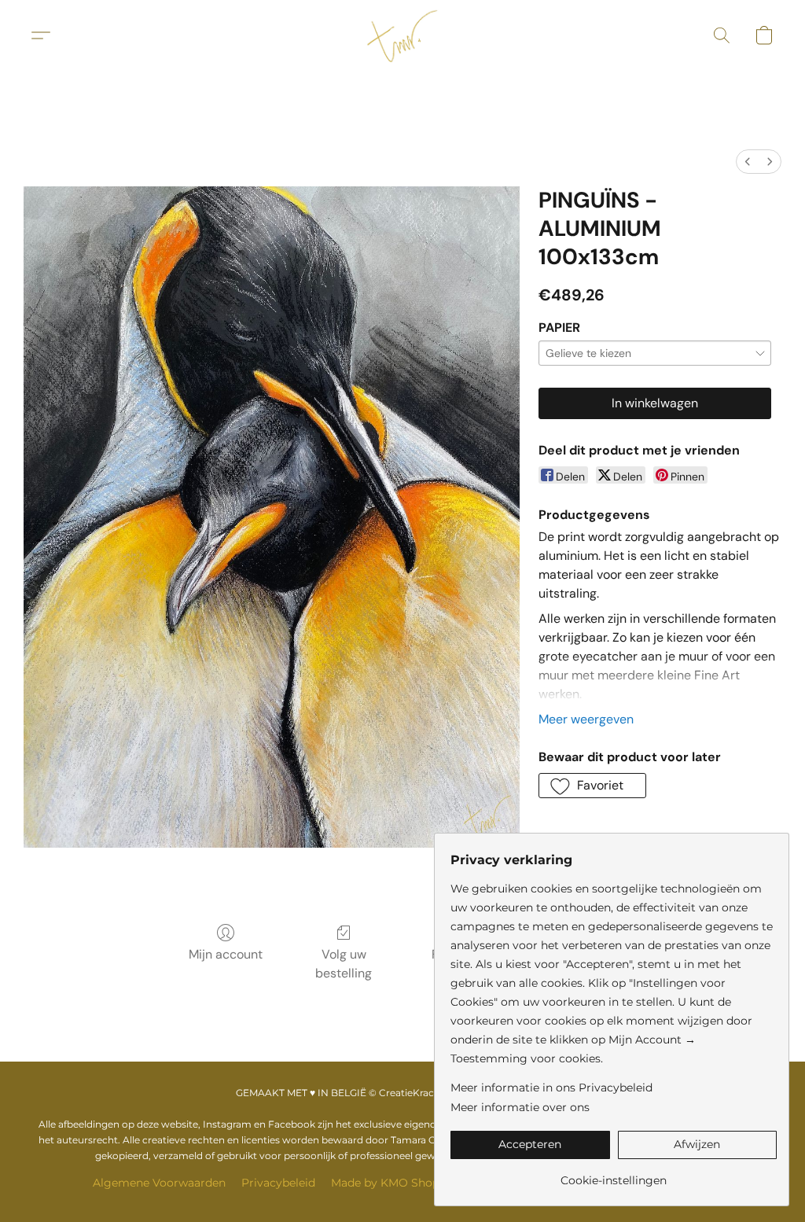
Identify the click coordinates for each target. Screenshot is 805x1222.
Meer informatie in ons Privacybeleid (551, 1087)
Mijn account (226, 954)
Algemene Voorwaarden (159, 1183)
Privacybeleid (278, 1183)
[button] (402, 35)
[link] (613, 1174)
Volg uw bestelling (343, 963)
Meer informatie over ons (520, 1107)
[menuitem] (748, 161)
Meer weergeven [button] (586, 719)
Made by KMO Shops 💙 (396, 1183)
